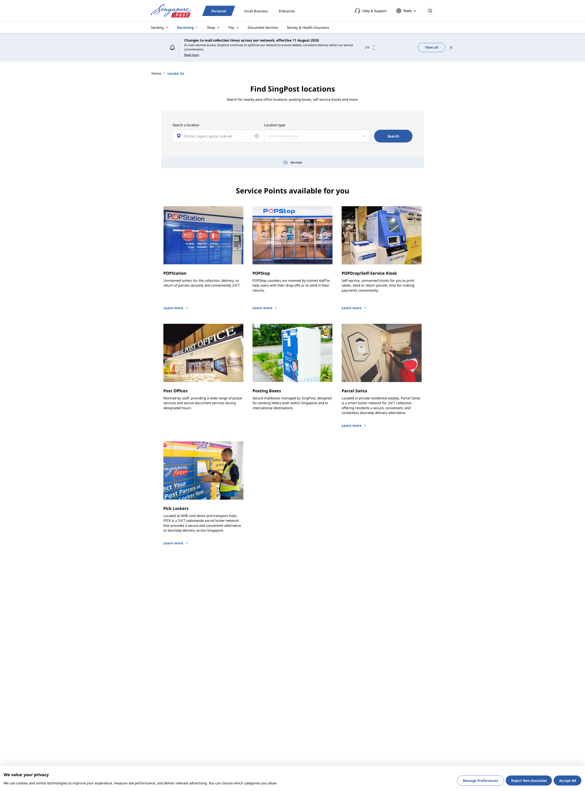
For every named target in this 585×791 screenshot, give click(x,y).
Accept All (567, 780)
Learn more (173, 308)
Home (156, 73)
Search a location (186, 125)
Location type (274, 125)
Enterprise (287, 10)
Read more (191, 55)
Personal (218, 10)
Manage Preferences (480, 780)
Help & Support (374, 10)
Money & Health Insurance (308, 27)
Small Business (256, 10)
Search (393, 136)
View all (431, 47)
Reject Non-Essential (528, 780)
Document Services (263, 27)
